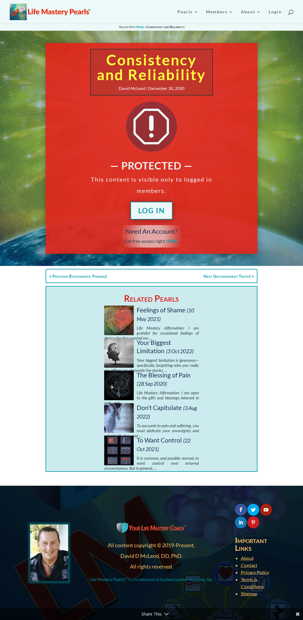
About (247, 558)
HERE (172, 241)
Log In (151, 210)
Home (140, 27)
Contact (249, 565)
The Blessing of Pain (164, 375)
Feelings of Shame (161, 310)
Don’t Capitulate (159, 407)
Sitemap (249, 593)
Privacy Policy (255, 572)
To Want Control (159, 440)
